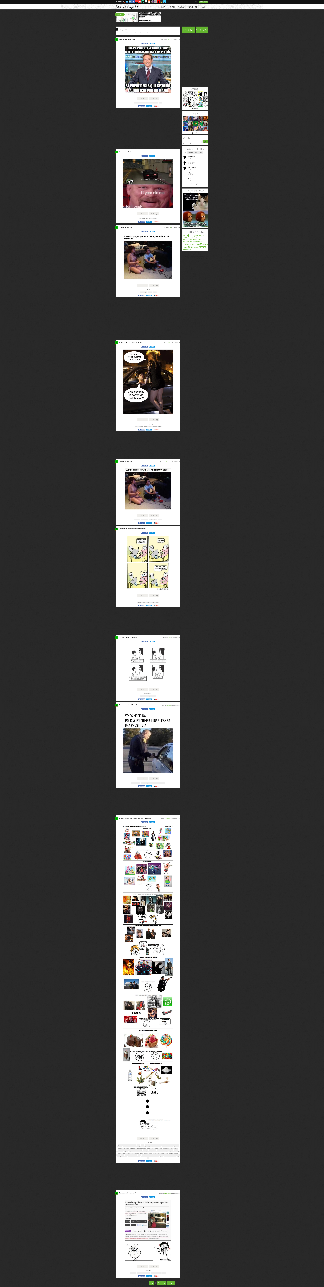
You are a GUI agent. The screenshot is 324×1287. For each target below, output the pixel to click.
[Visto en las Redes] (133, 1)
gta (140, 218)
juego (143, 218)
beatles (171, 1150)
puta (155, 1272)
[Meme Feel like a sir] (190, 104)
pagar (135, 519)
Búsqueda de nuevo (146, 33)
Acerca (186, 256)
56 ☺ (142, 689)
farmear (203, 247)
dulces (142, 1145)
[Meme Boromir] (205, 118)
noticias (148, 1272)
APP (207, 256)
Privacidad (195, 256)
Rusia (193, 241)
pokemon (120, 1146)
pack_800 (169, 705)
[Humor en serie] (146, 1)
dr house (133, 1146)
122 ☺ (142, 1138)
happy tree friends (126, 1146)
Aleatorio (181, 6)
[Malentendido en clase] (195, 227)
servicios (151, 519)
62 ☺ (142, 778)
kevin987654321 (167, 1193)
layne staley (139, 1150)
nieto (195, 238)
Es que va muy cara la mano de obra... (131, 342)
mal (186, 247)
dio (122, 1151)
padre (191, 244)
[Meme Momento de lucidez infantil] (205, 123)
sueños (119, 1153)
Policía (152, 102)
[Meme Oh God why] (190, 99)
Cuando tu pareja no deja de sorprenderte (132, 528)
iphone (136, 1151)
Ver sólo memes (202, 30)
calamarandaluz (168, 152)
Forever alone (133, 1272)
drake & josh (164, 1146)
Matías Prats (137, 102)
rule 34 (148, 1148)
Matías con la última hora (127, 39)
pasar (188, 238)
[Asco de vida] (124, 1)
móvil (203, 239)
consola (141, 292)
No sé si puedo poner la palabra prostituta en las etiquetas (152, 783)
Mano (160, 102)
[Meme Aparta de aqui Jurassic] (190, 128)
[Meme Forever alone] (190, 94)
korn (152, 1148)
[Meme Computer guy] (195, 104)
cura (132, 1153)
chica (200, 239)
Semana (190, 152)
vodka (150, 1153)
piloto (170, 1151)
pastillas (162, 1153)
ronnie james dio (152, 1150)
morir (186, 239)
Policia (133, 783)
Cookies (201, 256)
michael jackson (166, 1148)
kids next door (154, 1146)
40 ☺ (142, 98)
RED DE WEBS (119, 1)
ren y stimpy (147, 1145)
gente (202, 235)
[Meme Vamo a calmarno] (200, 99)
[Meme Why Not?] (205, 104)
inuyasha (176, 1146)
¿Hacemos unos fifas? (126, 461)
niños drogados (150, 1156)
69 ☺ (142, 214)
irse (205, 238)
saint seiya (171, 1146)
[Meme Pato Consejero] (190, 123)
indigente (137, 1153)
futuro (185, 238)
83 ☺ (142, 515)
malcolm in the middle (146, 1146)
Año (201, 152)
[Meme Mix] (205, 99)
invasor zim (176, 1145)
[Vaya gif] (155, 1)
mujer (185, 244)
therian (189, 241)
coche (136, 426)
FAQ (204, 256)
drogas (141, 1153)
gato (196, 236)
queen (134, 1150)
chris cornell (145, 1150)
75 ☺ (142, 1266)
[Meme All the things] (200, 94)
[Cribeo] (142, 1)
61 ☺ (142, 285)
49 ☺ (142, 595)
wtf (200, 243)
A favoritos (157, 98)
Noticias (142, 102)
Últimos (164, 6)
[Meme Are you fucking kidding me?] (195, 99)
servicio (145, 426)
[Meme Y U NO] (185, 94)
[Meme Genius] (185, 99)
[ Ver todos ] (195, 108)
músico (166, 1151)
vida (199, 236)
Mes (196, 152)
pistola (178, 1151)
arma (184, 247)
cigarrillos (146, 1153)
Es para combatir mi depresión (128, 705)
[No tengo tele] (152, 1)
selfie (167, 1153)
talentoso (164, 1272)
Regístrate (195, 1)
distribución (155, 426)
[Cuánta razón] (127, 1)
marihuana (143, 1156)
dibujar (206, 244)
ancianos (139, 602)
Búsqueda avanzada (187, 143)
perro (196, 241)
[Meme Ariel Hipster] (205, 128)
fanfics (161, 1156)
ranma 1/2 (154, 1145)
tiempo (154, 292)
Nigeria (159, 1272)
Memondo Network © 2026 (202, 258)
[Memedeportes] (130, 1)
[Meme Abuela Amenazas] (195, 118)
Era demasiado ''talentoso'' (127, 1193)
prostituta (154, 218)
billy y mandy (126, 1148)
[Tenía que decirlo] (158, 1)
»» (172, 1283)
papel (189, 239)
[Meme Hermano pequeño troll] (200, 123)
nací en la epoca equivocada (134, 1156)
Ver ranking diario (195, 184)
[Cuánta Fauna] (149, 1)
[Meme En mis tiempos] (185, 118)
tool (123, 1150)
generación (120, 1145)
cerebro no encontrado (141, 1148)
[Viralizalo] (164, 1)
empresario (156, 1156)
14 (116, 818)
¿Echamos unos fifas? (126, 227)
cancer (129, 1153)
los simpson (170, 1145)
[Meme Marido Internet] (185, 128)
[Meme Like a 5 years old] (200, 104)
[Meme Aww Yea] (195, 94)
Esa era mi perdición (125, 152)
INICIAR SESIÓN (204, 1)
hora (139, 519)
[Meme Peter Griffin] (195, 128)
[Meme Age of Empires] (190, 118)
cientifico (124, 1153)
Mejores (173, 6)
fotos (197, 238)
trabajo (186, 235)
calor (194, 247)
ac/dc (172, 1148)
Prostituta (147, 102)
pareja (144, 602)
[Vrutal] (139, 1)
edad (188, 244)
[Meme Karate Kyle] (200, 118)
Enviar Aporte (193, 6)
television (134, 1145)
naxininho (169, 39)
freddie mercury (128, 1150)
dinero (159, 426)
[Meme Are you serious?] (205, 94)
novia (197, 247)
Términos (190, 256)
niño (147, 218)
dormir (195, 244)
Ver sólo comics (188, 30)
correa (150, 426)
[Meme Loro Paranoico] (185, 123)
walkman (126, 1151)
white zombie (159, 1150)
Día (185, 152)
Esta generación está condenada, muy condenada (135, 818)
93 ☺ (142, 419)
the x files (138, 1146)
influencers (201, 238)
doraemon (120, 1148)
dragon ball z (132, 1148)
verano (189, 249)
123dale (170, 342)
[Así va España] (136, 1)
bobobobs (169, 528)
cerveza (154, 1153)
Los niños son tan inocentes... (128, 637)
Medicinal (138, 783)
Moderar (204, 6)
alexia (170, 637)
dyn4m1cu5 (168, 818)
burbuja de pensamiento (143, 1151)
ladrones (171, 1153)
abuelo (191, 238)
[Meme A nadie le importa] (200, 128)
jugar (150, 218)
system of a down (158, 1148)
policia (156, 1151)
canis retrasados (127, 1145)
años (203, 244)
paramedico (161, 1151)
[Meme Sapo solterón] (195, 123)
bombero (151, 1151)
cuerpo (184, 241)
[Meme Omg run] (185, 104)
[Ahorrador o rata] (161, 1)
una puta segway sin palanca (170, 1156)
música (138, 1145)
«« (151, 1283)
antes (185, 249)
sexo (152, 1272)
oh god (138, 1272)
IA (203, 241)
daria (160, 1146)
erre (170, 227)
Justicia (156, 102)
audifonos (131, 1151)
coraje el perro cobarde (161, 1145)
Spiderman (195, 239)
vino (158, 1153)
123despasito (168, 461)
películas (200, 241)
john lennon (166, 1150)
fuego (174, 1151)
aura (190, 247)
